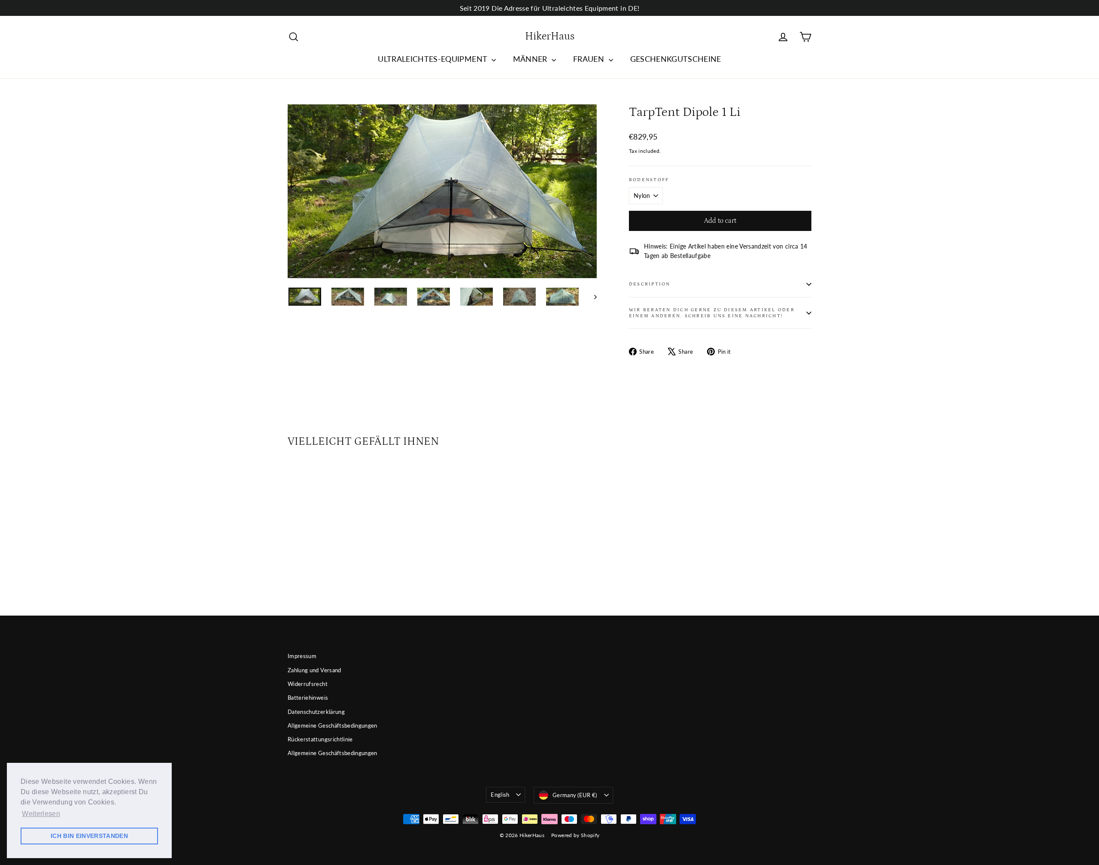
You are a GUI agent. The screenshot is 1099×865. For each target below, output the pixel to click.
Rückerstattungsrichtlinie (320, 739)
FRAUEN (589, 59)
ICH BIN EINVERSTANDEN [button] (89, 835)
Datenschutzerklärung (316, 711)
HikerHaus (549, 36)
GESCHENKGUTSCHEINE (675, 59)
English (500, 794)
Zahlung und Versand (314, 670)
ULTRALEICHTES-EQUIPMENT (433, 59)
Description (650, 284)
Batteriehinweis (308, 697)
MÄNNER (531, 59)
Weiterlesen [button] (41, 813)
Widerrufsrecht (308, 683)
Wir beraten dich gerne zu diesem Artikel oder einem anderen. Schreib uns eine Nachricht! (712, 312)
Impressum (302, 656)
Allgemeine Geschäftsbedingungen (332, 725)
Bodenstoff (649, 179)
